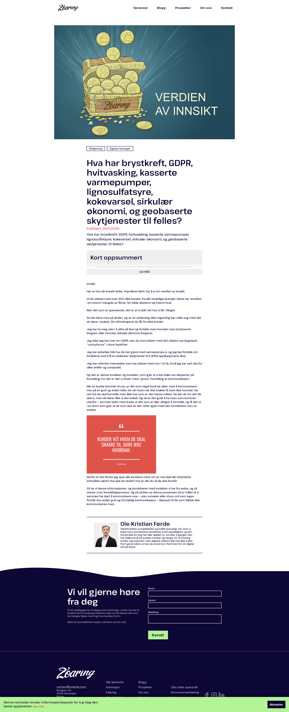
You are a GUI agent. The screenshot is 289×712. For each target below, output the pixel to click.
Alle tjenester (115, 682)
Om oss (206, 8)
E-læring (111, 692)
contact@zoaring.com (71, 687)
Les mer (38, 706)
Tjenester (140, 8)
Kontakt (227, 8)
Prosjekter (183, 8)
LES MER (144, 272)
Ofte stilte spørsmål (184, 687)
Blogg (161, 8)
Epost (151, 600)
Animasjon (113, 687)
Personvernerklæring (185, 692)
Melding (153, 612)
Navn (151, 588)
